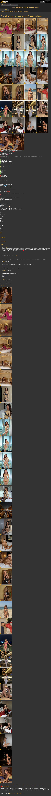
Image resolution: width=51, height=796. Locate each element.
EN (41, 1)
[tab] (25, 237)
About (5, 784)
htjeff (3, 261)
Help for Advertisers (19, 784)
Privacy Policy (16, 793)
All (2, 9)
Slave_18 (4, 270)
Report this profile (4, 285)
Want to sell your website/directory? (37, 784)
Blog (6, 784)
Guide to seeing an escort (27, 784)
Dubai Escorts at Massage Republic (4, 1)
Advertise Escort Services (12, 784)
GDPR (20, 793)
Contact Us (23, 793)
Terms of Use (11, 793)
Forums (2, 784)
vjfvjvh (4, 279)
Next (6, 9)
